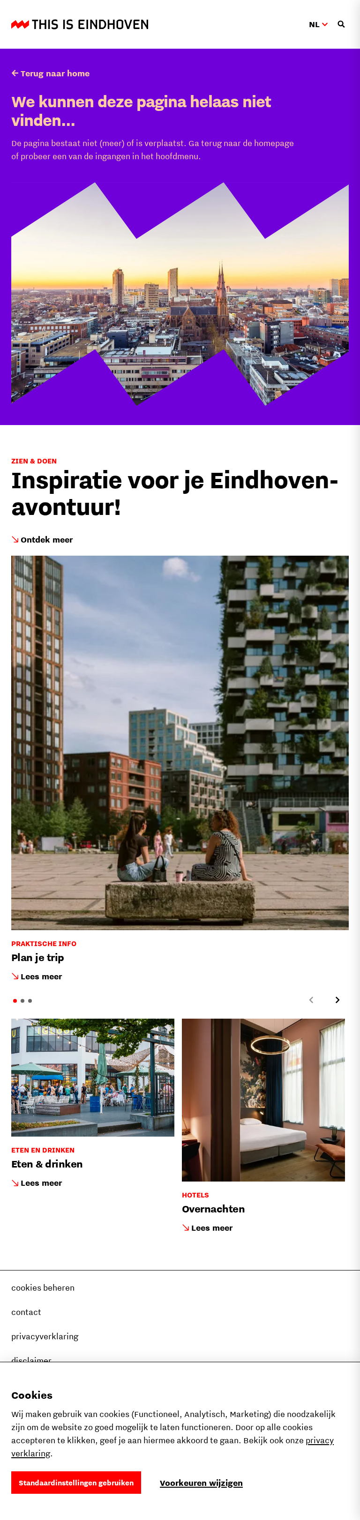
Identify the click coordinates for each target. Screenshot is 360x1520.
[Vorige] (311, 1000)
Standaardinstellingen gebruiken (76, 1482)
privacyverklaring (44, 1336)
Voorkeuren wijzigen (201, 1482)
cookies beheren (43, 1287)
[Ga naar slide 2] (22, 1001)
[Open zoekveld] (341, 24)
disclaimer (31, 1360)
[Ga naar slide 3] (30, 1001)
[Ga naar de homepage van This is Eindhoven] (79, 24)
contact (26, 1312)
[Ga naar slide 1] (15, 1001)
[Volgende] (337, 1000)
